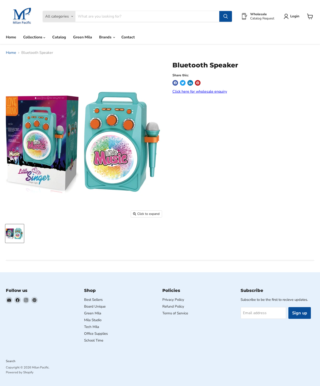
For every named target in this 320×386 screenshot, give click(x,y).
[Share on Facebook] (175, 83)
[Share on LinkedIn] (190, 83)
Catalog (59, 37)
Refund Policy (173, 306)
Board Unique (95, 306)
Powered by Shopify (19, 372)
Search (10, 361)
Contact (128, 37)
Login (294, 16)
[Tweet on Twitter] (183, 83)
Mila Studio (92, 320)
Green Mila (82, 37)
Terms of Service (175, 313)
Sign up (299, 313)
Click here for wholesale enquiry (199, 91)
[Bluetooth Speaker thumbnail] (14, 233)
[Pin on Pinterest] (198, 83)
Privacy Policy (173, 299)
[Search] (225, 16)
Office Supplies (96, 333)
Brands (105, 37)
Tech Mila (91, 326)
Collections (33, 37)
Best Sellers (93, 299)
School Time (93, 340)
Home (11, 37)
